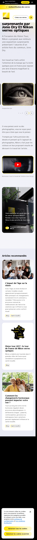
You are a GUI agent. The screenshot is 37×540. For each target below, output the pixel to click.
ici (32, 176)
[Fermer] (32, 2)
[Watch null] (17, 164)
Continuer (25, 2)
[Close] (30, 512)
